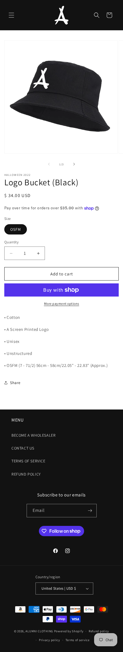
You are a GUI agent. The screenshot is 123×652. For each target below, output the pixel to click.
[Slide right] (74, 164)
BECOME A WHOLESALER (33, 435)
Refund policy (99, 631)
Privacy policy (49, 640)
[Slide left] (49, 164)
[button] (11, 15)
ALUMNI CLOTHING (39, 631)
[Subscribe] (90, 510)
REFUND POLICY (26, 474)
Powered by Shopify (69, 631)
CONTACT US (22, 448)
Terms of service (78, 640)
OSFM (15, 229)
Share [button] (15, 382)
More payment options (61, 303)
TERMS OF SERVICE (28, 461)
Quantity (11, 242)
